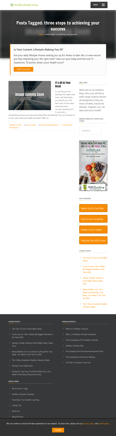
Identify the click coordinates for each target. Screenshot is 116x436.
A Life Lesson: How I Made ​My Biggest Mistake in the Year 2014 (94, 269)
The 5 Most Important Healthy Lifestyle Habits (31, 360)
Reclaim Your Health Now (22, 366)
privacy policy (88, 424)
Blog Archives (17, 417)
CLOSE (58, 430)
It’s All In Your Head (63, 84)
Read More (14, 128)
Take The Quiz (23, 69)
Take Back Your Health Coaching (25, 400)
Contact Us (16, 405)
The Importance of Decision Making (80, 357)
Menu (95, 5)
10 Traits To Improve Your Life (78, 363)
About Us (16, 411)
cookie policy (103, 424)
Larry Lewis (31, 125)
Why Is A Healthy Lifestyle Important (81, 334)
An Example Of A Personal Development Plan (84, 351)
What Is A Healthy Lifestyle (77, 329)
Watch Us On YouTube (92, 208)
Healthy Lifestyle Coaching (23, 394)
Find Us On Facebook (92, 219)
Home (41, 34)
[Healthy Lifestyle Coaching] (93, 190)
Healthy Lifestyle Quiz (75, 346)
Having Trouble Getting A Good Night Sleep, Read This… (93, 281)
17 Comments (66, 125)
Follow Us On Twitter (91, 230)
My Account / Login (20, 388)
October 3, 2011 (15, 125)
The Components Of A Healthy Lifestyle (82, 340)
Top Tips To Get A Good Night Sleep (27, 329)
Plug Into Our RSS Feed (93, 240)
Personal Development (49, 125)
